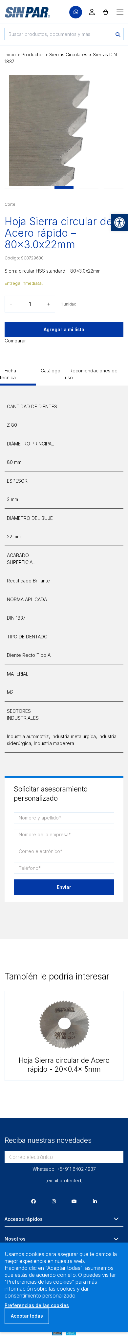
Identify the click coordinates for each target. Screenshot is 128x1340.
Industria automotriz (28, 736)
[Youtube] (74, 1201)
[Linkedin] (95, 1201)
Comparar (15, 340)
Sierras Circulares (68, 54)
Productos (32, 54)
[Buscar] (118, 34)
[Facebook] (33, 1201)
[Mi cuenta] (92, 12)
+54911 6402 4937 (76, 1169)
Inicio (10, 54)
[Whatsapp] (75, 12)
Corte (10, 204)
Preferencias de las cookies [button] (37, 1305)
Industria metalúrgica (74, 736)
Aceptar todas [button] (27, 1316)
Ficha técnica (8, 374)
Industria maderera (54, 743)
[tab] (18, 376)
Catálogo (50, 370)
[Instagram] (54, 1201)
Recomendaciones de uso (91, 374)
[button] (119, 222)
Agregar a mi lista (64, 329)
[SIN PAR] (23, 12)
